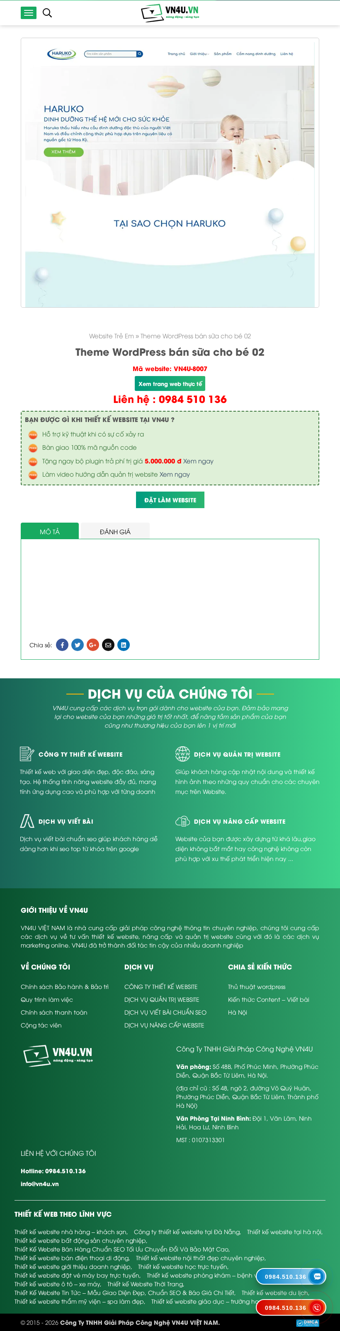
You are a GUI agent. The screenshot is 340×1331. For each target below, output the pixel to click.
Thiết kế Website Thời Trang (145, 1284)
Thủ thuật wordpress (256, 986)
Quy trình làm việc (47, 999)
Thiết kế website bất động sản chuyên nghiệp (80, 1240)
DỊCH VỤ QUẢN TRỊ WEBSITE (161, 999)
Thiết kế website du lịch (275, 1292)
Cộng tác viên (41, 1025)
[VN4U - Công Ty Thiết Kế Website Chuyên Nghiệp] (170, 12)
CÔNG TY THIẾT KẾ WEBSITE (161, 986)
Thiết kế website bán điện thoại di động (72, 1257)
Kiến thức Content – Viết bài (268, 999)
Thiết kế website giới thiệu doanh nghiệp (73, 1266)
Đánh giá (115, 531)
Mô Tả (50, 531)
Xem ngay (198, 460)
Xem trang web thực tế (170, 383)
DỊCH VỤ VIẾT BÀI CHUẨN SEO (165, 1012)
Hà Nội (237, 1012)
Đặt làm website (170, 499)
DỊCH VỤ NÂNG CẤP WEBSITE (164, 1025)
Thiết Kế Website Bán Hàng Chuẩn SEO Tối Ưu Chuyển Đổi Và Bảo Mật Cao (121, 1249)
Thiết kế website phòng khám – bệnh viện (206, 1275)
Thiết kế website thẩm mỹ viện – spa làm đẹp (79, 1301)
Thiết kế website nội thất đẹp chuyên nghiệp (200, 1257)
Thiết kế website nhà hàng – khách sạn (70, 1231)
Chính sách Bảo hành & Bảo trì (65, 986)
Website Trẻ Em (111, 335)
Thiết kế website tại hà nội (284, 1231)
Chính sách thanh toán (54, 1012)
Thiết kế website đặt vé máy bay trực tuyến (77, 1275)
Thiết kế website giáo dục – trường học (206, 1301)
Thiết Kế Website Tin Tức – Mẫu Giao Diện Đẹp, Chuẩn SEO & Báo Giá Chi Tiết (124, 1292)
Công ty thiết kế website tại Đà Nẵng (187, 1231)
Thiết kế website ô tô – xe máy (57, 1284)
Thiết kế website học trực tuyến (182, 1266)
